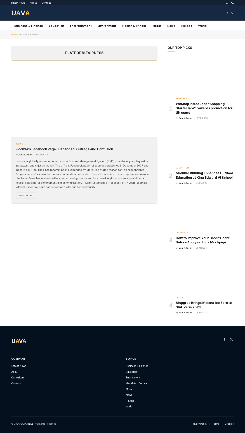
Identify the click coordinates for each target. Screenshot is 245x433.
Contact (46, 2)
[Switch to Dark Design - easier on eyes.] (227, 2)
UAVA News (26, 423)
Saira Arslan (25, 154)
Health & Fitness (134, 26)
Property (182, 232)
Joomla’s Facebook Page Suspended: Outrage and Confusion (64, 149)
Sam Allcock (185, 118)
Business (181, 98)
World (202, 26)
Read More (25, 195)
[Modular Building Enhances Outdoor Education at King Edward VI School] (201, 144)
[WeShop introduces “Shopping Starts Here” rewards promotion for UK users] (201, 75)
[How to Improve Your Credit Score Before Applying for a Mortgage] (201, 209)
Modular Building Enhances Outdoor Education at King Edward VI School (204, 175)
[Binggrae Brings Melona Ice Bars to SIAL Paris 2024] (201, 274)
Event (179, 297)
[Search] (232, 2)
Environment (107, 26)
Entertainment (81, 26)
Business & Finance (28, 26)
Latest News (18, 2)
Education (56, 26)
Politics (186, 26)
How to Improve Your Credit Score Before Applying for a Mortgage (203, 240)
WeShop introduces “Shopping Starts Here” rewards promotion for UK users (204, 108)
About (33, 2)
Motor (157, 26)
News (171, 26)
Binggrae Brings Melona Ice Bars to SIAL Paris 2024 (204, 305)
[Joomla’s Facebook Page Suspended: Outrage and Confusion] (84, 102)
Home (14, 34)
